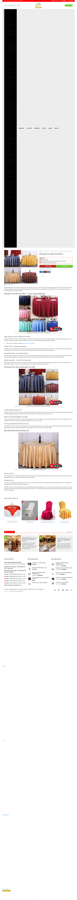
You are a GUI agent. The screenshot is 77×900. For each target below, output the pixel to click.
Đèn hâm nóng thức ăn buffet (10, 108)
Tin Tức (44, 128)
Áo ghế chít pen (30, 522)
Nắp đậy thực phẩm (8, 73)
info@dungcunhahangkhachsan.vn (15, 585)
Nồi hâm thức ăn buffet (9, 79)
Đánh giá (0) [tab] (10, 284)
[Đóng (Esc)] (3, 893)
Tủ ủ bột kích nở (7, 60)
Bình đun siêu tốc (8, 207)
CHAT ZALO (65, 266)
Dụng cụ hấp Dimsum (8, 106)
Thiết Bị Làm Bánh (8, 236)
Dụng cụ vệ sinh (7, 174)
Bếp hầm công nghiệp (8, 128)
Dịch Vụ (56, 128)
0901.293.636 (13, 580)
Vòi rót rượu (6, 195)
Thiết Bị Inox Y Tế (8, 244)
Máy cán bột (6, 242)
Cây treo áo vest (7, 203)
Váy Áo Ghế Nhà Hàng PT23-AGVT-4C (47, 522)
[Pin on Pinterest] (47, 272)
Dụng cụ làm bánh (8, 238)
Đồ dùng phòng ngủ (8, 197)
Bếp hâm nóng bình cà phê (9, 87)
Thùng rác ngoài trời (8, 21)
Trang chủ (21, 128)
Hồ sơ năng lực (40, 589)
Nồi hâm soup (7, 81)
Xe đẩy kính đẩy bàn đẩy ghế (10, 48)
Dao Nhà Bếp (7, 122)
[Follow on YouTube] (72, 0)
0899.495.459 (13, 578)
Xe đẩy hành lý (7, 13)
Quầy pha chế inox (8, 184)
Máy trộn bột (7, 56)
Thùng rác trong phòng (9, 220)
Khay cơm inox (7, 113)
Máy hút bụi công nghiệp (9, 172)
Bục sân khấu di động (8, 33)
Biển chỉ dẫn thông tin (8, 25)
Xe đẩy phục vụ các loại (9, 50)
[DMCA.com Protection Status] (6, 890)
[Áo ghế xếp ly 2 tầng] (65, 510)
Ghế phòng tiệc (7, 40)
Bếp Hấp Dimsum (8, 89)
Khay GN (6, 98)
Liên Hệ (50, 128)
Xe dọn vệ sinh (7, 166)
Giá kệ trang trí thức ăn (9, 91)
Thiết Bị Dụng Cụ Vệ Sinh (9, 160)
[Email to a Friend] (45, 272)
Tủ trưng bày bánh (8, 58)
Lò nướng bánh (7, 240)
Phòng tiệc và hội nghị (8, 32)
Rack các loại (7, 75)
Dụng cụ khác (7, 189)
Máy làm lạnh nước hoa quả (10, 85)
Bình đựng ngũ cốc (8, 100)
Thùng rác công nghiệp (9, 154)
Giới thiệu (29, 128)
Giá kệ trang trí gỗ (8, 93)
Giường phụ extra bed (8, 199)
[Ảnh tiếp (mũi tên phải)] (7, 898)
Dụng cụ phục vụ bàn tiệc (9, 64)
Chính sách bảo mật (13, 589)
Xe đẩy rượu (6, 187)
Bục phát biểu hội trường (9, 35)
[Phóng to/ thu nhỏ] (7, 893)
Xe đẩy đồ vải (7, 164)
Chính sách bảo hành (23, 589)
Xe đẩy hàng (6, 15)
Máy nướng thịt (7, 150)
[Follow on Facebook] (67, 0)
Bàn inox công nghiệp (8, 130)
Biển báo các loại (7, 170)
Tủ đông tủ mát (7, 156)
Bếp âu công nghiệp (8, 126)
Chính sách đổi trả (32, 589)
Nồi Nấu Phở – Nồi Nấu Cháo (10, 139)
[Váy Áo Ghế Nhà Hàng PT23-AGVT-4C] (47, 510)
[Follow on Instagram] (68, 0)
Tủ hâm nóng (7, 137)
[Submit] (19, 5)
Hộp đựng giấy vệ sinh (9, 234)
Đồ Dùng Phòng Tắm (8, 224)
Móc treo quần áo (8, 218)
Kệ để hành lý (7, 201)
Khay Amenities (7, 205)
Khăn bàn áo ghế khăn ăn (47, 269)
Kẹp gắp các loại (7, 110)
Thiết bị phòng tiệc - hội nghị (56, 251)
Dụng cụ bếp (7, 120)
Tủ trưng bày (7, 158)
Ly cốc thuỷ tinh (7, 69)
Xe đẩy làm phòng (8, 162)
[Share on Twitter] (43, 272)
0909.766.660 (48, 266)
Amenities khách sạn (8, 226)
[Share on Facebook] (41, 272)
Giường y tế (6, 246)
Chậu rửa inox (7, 133)
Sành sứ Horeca (7, 71)
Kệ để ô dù (6, 19)
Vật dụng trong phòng (8, 222)
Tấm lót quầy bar (7, 193)
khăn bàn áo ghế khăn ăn (29, 343)
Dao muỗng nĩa (7, 66)
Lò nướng (6, 147)
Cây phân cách (7, 17)
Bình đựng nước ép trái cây (10, 83)
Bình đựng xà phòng (8, 230)
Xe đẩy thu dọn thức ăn (9, 62)
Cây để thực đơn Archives (9, 104)
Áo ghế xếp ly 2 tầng (65, 522)
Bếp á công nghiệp (8, 124)
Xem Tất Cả (69, 532)
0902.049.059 (13, 576)
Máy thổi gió (7, 181)
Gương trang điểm (8, 211)
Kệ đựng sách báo (8, 27)
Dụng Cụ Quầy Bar (8, 183)
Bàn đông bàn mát (8, 141)
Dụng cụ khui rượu (8, 191)
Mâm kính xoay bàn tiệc (9, 44)
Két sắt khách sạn (8, 214)
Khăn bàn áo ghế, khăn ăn (9, 46)
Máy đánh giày (7, 29)
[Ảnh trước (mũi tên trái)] (3, 898)
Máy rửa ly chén (7, 152)
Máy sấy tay (6, 179)
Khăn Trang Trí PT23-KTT (12, 522)
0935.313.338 (13, 583)
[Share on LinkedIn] (49, 272)
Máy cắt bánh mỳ (7, 54)
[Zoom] (6, 282)
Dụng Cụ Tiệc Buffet (8, 77)
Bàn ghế (6, 37)
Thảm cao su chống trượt (9, 228)
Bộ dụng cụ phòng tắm (9, 232)
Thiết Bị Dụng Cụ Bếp (8, 119)
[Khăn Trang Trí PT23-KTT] (12, 510)
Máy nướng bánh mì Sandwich (10, 115)
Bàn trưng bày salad (8, 143)
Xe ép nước (6, 168)
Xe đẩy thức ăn (7, 52)
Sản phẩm (36, 128)
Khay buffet (6, 96)
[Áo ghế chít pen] (30, 510)
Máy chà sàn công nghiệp (9, 177)
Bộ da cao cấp (7, 209)
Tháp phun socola (8, 117)
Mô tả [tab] (5, 284)
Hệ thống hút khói (8, 135)
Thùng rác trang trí (8, 23)
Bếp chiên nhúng (7, 145)
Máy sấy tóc (7, 216)
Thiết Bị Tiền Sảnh (8, 11)
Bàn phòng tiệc (7, 42)
